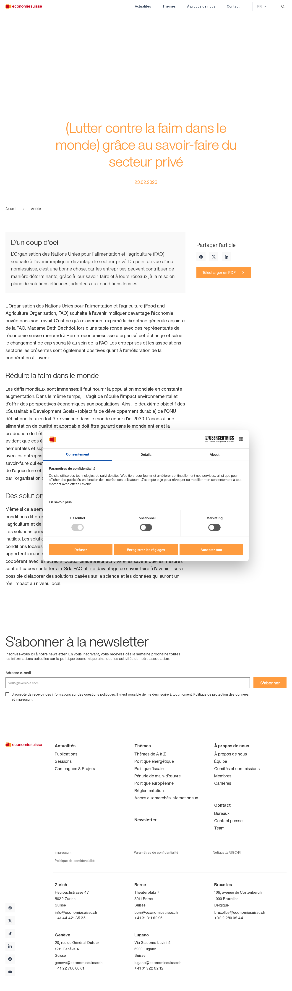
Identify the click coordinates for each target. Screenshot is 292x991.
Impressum (24, 699)
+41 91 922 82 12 (148, 968)
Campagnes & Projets (75, 768)
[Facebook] (201, 256)
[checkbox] (7, 694)
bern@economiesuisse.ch (156, 912)
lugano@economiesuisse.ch (157, 962)
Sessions (63, 761)
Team (219, 828)
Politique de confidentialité (75, 861)
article (36, 209)
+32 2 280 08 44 (228, 918)
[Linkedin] (226, 256)
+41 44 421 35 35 (70, 918)
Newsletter (145, 820)
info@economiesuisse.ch (76, 912)
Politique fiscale (149, 768)
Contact (233, 6)
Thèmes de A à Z (150, 754)
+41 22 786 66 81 (69, 968)
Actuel (10, 209)
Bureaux (221, 813)
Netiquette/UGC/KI (227, 852)
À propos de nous (201, 6)
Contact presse (228, 821)
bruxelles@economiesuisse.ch (239, 912)
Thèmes (169, 6)
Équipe (220, 761)
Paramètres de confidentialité (156, 852)
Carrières (222, 783)
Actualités (143, 6)
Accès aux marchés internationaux (166, 798)
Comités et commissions (237, 768)
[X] (213, 256)
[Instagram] (10, 907)
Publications (66, 754)
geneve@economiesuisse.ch (78, 962)
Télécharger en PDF (219, 272)
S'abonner (270, 683)
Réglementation (149, 790)
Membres (222, 776)
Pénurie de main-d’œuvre (157, 776)
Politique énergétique (154, 761)
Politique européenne (154, 783)
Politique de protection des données (221, 694)
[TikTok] (10, 933)
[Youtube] (10, 971)
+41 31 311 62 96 (148, 918)
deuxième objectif (157, 403)
